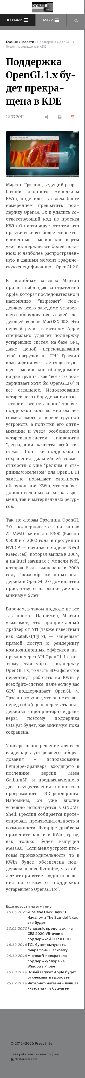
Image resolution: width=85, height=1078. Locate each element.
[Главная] (42, 7)
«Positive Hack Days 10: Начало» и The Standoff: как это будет (52, 917)
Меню (49, 20)
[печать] (60, 117)
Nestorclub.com (26, 1059)
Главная (12, 42)
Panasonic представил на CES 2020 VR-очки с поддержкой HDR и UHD (50, 933)
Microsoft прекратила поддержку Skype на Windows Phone (47, 960)
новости (27, 42)
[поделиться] (46, 117)
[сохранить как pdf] (73, 117)
